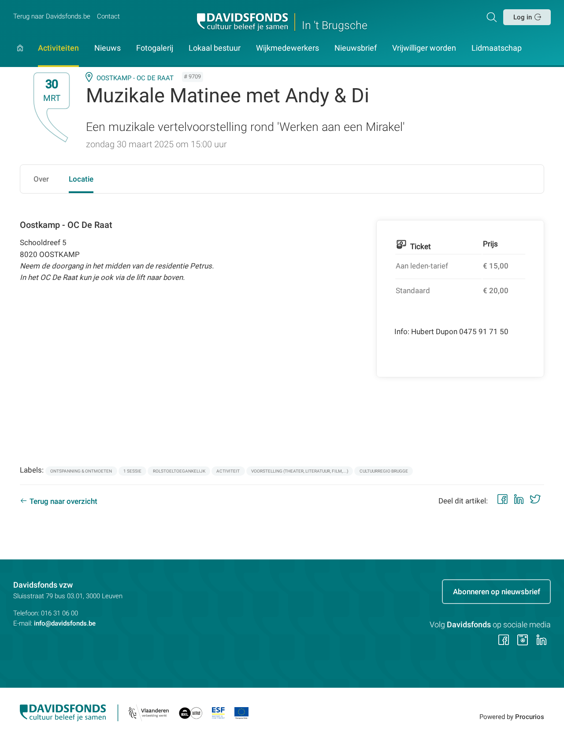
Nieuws (107, 48)
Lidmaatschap (496, 48)
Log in (522, 17)
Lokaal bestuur (215, 48)
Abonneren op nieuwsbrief (496, 591)
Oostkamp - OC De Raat (135, 78)
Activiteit (228, 471)
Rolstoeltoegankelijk (179, 471)
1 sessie (132, 471)
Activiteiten (58, 48)
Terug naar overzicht (63, 501)
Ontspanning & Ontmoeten (81, 471)
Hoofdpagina (20, 56)
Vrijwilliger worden (424, 48)
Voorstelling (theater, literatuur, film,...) (299, 471)
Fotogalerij (154, 48)
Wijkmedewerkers (287, 48)
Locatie (81, 179)
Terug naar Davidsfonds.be (51, 16)
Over (41, 179)
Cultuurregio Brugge (384, 471)
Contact (108, 16)
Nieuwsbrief (355, 48)
